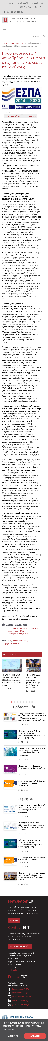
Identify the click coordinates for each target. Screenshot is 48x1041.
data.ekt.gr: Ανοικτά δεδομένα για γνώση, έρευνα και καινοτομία (31, 783)
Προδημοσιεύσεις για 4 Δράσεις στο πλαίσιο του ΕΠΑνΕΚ (23, 629)
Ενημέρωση (14, 43)
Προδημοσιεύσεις (20, 640)
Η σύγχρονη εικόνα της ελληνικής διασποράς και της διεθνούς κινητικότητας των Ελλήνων (31, 826)
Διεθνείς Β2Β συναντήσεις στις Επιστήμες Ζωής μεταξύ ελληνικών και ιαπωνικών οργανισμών (31, 751)
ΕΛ (36, 7)
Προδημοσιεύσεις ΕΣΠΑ (18, 633)
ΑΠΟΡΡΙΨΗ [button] (13, 1036)
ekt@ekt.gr (14, 970)
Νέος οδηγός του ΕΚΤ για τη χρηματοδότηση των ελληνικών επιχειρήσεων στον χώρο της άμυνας (31, 734)
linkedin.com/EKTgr (20, 1000)
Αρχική (4, 43)
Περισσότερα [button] (9, 1029)
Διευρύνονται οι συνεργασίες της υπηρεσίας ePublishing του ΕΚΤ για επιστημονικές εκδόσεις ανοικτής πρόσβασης (32, 716)
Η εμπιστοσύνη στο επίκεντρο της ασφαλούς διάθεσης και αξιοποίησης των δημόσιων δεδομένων (31, 876)
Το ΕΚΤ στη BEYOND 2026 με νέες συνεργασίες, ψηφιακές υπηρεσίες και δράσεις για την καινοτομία (35, 681)
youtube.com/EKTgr (20, 1004)
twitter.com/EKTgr (20, 992)
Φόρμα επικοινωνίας (20, 946)
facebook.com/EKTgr (21, 989)
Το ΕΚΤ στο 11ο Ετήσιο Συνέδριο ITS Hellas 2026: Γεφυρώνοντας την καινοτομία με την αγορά (12, 680)
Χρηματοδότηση (29, 116)
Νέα (22, 43)
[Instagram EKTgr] (11, 12)
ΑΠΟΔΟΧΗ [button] (35, 1036)
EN (41, 7)
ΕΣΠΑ (9, 640)
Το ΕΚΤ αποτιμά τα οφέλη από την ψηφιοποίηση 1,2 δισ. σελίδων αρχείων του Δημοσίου (31, 808)
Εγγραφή (14, 920)
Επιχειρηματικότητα (12, 116)
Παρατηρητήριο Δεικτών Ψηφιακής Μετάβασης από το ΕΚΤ (31, 768)
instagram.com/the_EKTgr (23, 996)
